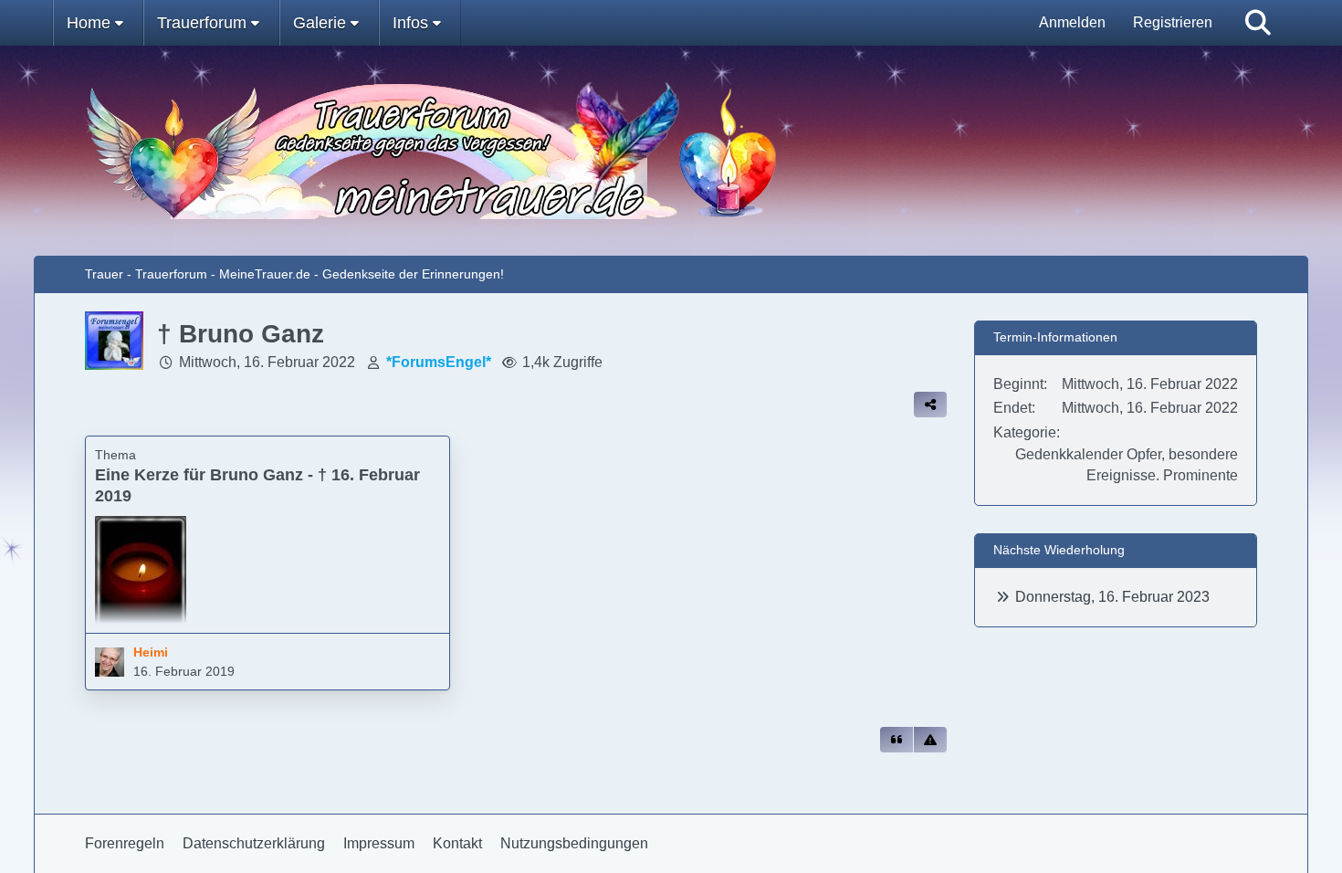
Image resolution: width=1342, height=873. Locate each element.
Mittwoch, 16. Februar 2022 (267, 362)
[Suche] (1258, 23)
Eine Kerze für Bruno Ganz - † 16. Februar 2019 (257, 485)
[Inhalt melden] (930, 739)
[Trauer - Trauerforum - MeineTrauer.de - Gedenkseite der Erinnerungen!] (671, 150)
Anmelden (1072, 22)
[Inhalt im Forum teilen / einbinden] (930, 404)
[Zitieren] (896, 739)
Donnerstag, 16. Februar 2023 (1112, 597)
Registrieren (1172, 22)
